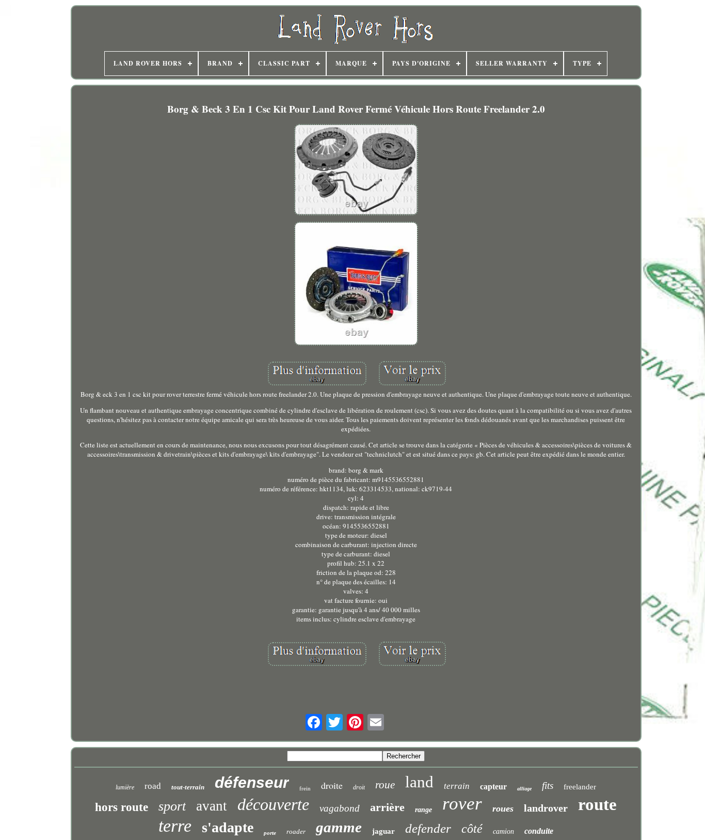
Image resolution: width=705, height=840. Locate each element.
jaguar (383, 831)
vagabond (339, 808)
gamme (339, 827)
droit (359, 787)
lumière (125, 787)
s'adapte (227, 827)
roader (296, 831)
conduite (538, 831)
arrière (387, 807)
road (153, 786)
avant (211, 806)
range (423, 810)
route (597, 804)
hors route (121, 807)
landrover (546, 808)
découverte (273, 804)
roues (503, 808)
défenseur (252, 782)
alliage (524, 788)
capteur (493, 786)
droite (332, 785)
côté (472, 828)
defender (428, 828)
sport (172, 806)
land (419, 782)
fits (547, 785)
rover (462, 804)
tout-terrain (187, 787)
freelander (580, 787)
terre (174, 825)
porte (270, 833)
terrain (457, 786)
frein (305, 788)
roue (385, 785)
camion (503, 831)
